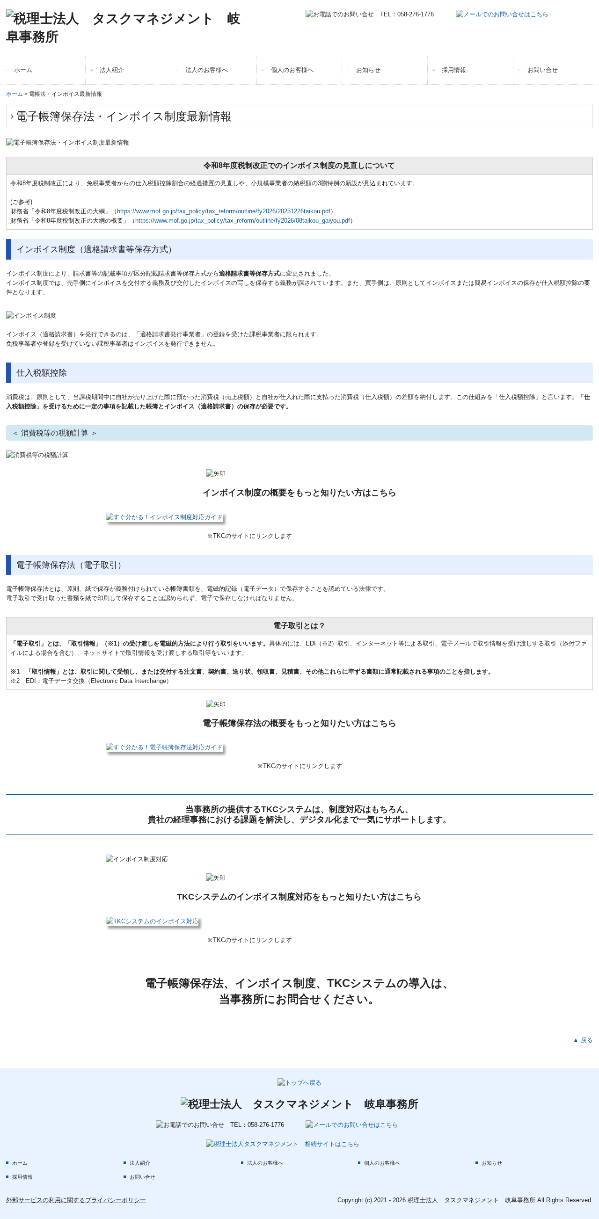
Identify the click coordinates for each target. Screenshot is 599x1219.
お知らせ (368, 69)
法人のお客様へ (206, 69)
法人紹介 (112, 69)
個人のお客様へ (292, 69)
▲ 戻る (583, 1040)
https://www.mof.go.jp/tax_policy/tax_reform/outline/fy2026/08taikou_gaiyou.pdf (242, 220)
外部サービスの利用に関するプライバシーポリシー (76, 1200)
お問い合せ (542, 69)
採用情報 (454, 69)
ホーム (23, 69)
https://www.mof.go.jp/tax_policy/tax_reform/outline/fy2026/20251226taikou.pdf (223, 211)
